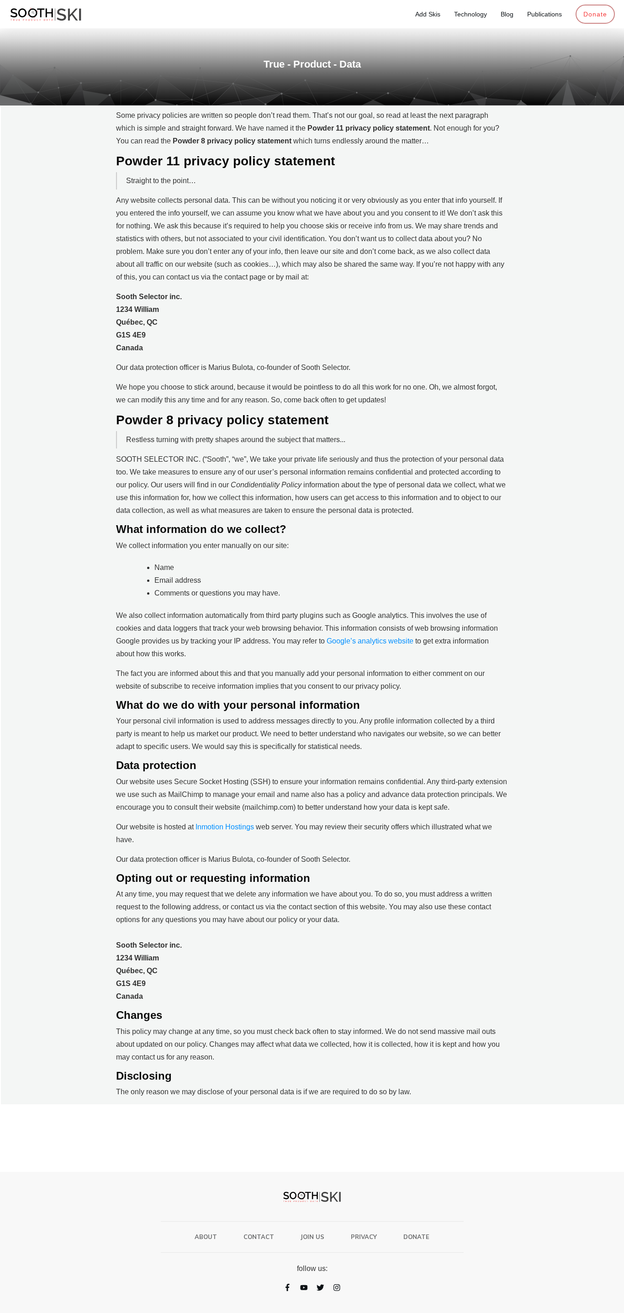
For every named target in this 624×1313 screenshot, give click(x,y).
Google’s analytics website (370, 641)
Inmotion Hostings (225, 827)
